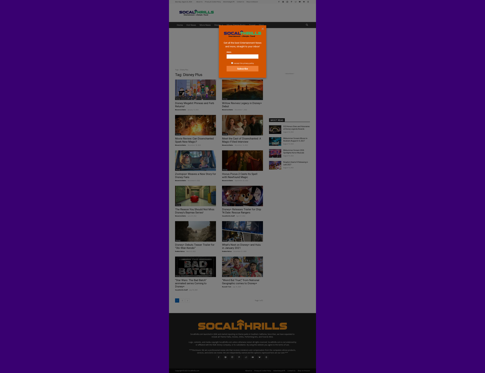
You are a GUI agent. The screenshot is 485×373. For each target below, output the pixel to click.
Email (229, 52)
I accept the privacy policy (243, 63)
